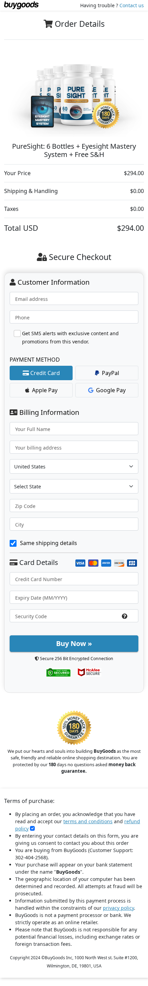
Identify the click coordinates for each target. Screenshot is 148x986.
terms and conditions (88, 821)
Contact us (131, 5)
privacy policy (118, 908)
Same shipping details (48, 543)
